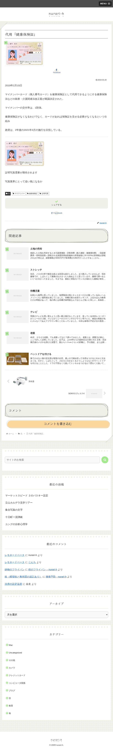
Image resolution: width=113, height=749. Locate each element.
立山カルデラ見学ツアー (19, 502)
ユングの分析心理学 (16, 524)
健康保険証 (33, 194)
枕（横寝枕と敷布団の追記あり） (23, 576)
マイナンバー (20, 194)
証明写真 (45, 194)
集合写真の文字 (14, 509)
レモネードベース (15, 555)
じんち (32, 562)
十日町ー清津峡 (14, 517)
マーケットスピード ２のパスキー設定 (26, 495)
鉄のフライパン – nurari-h (42, 569)
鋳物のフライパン (15, 569)
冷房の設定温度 (13, 584)
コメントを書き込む (58, 423)
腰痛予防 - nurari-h (56, 576)
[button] (104, 459)
